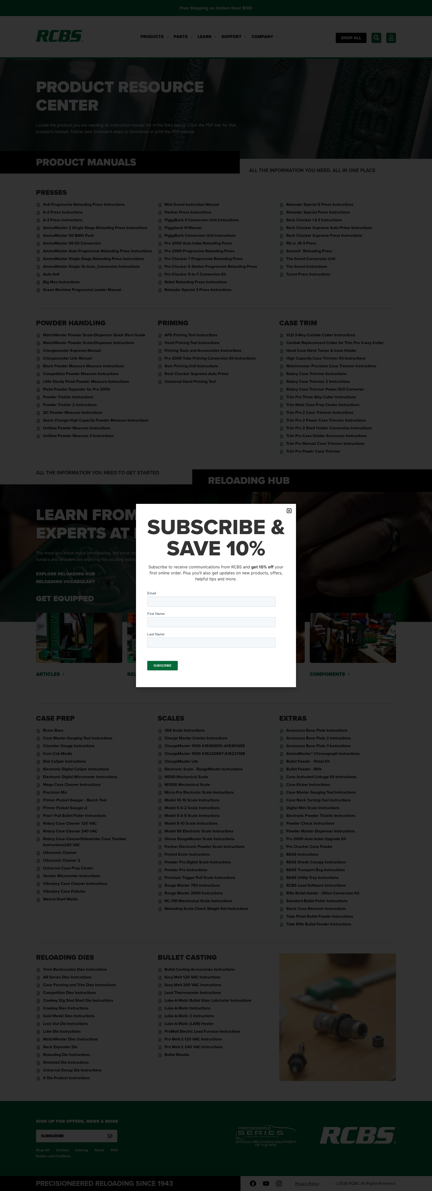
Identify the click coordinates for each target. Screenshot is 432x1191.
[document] (216, 595)
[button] (289, 511)
